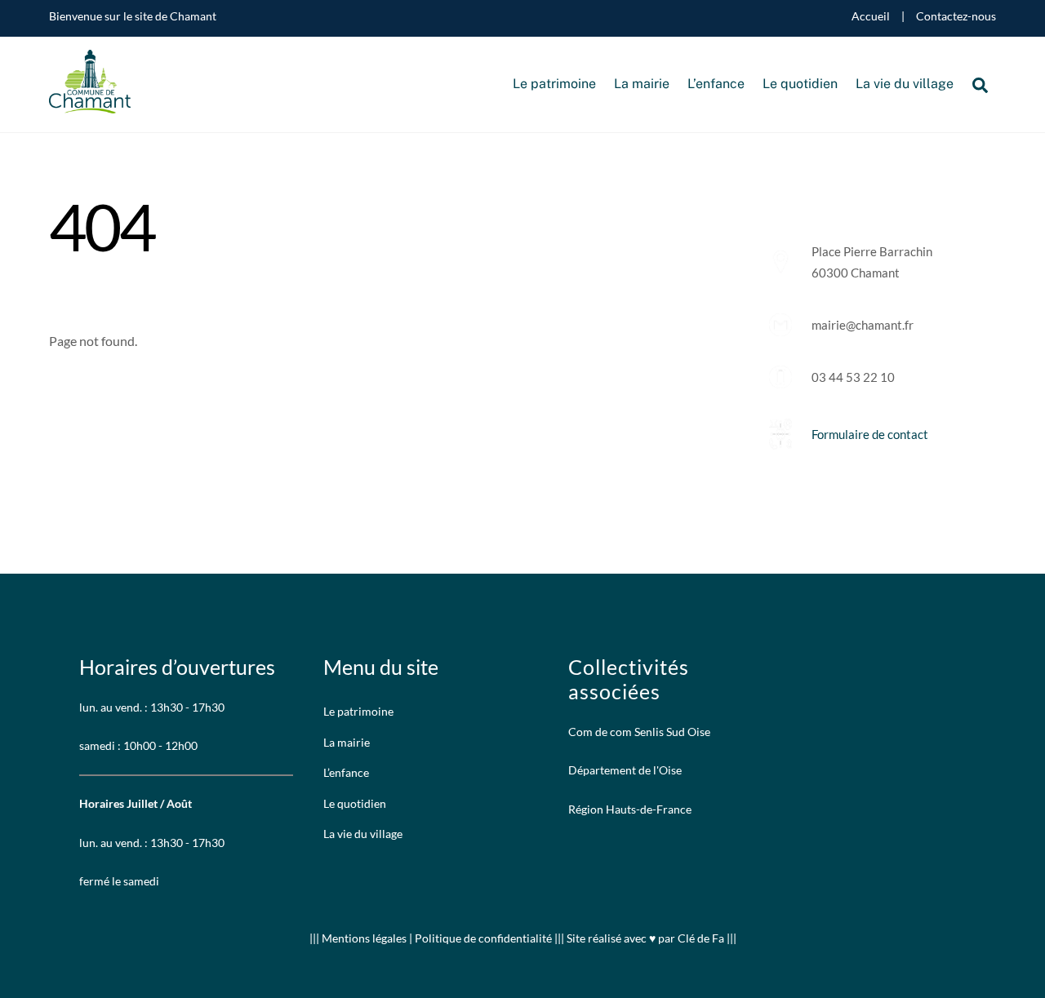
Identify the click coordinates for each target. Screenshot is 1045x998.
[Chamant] (90, 104)
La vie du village (905, 83)
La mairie (641, 83)
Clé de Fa (701, 938)
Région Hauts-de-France (629, 809)
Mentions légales (365, 938)
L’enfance (716, 83)
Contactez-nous (956, 16)
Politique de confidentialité (483, 938)
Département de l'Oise (625, 770)
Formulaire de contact (870, 434)
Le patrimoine (554, 83)
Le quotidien (800, 83)
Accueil (871, 16)
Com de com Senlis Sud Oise (639, 732)
